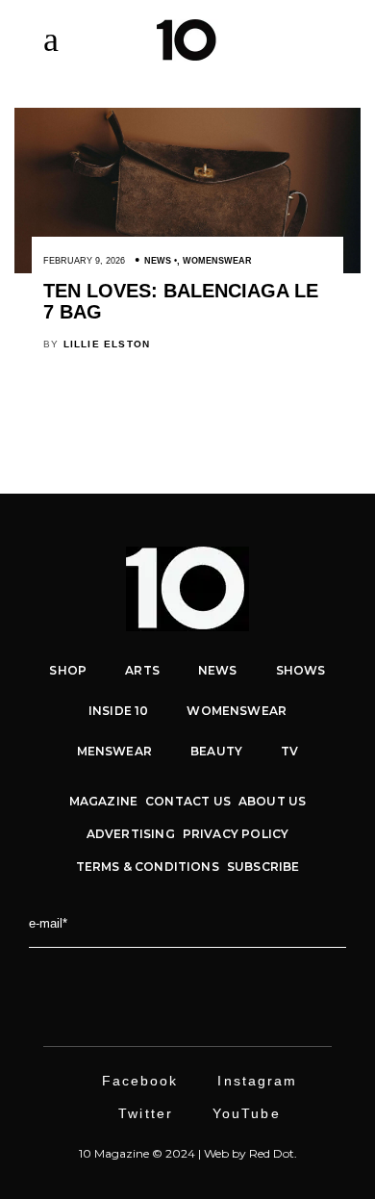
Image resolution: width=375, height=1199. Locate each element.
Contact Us (188, 801)
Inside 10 (118, 710)
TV (289, 751)
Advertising (131, 834)
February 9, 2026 (84, 261)
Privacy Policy (236, 834)
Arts (142, 670)
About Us (272, 801)
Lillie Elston (107, 344)
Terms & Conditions (147, 866)
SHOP (68, 670)
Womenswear (217, 261)
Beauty (216, 751)
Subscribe (263, 866)
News (157, 261)
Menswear (114, 751)
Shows (301, 670)
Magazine (103, 801)
